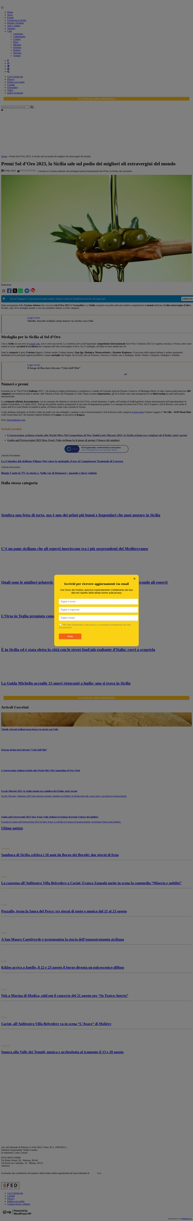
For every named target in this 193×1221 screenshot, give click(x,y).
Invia (70, 636)
